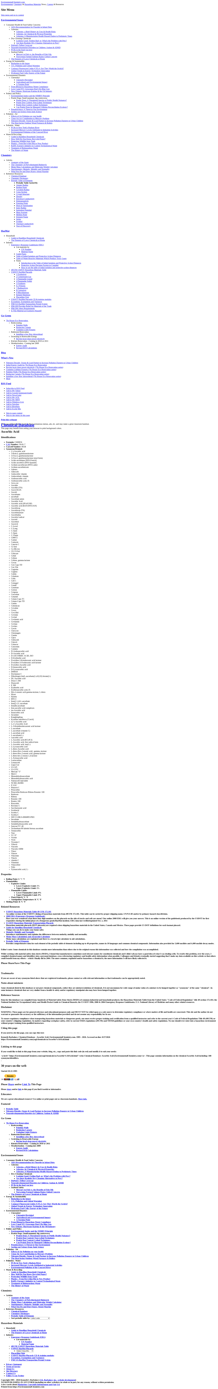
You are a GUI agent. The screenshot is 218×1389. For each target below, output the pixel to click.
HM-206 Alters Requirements (23, 308)
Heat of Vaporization (24, 206)
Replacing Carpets (23, 327)
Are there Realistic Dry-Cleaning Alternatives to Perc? (37, 43)
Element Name (22, 217)
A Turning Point (22, 84)
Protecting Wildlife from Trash (23, 141)
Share (11, 1084)
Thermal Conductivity (25, 224)
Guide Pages (21, 254)
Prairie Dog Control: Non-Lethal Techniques (34, 102)
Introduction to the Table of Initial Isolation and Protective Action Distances (51, 263)
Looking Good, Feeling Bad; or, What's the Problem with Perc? (41, 41)
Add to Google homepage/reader (19, 393)
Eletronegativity (22, 201)
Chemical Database (18, 176)
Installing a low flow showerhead (29, 334)
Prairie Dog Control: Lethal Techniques (32, 105)
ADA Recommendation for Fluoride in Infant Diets (31, 27)
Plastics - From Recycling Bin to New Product (29, 143)
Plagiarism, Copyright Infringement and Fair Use (39, 1384)
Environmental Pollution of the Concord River (29, 132)
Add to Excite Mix (13, 409)
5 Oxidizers (20, 283)
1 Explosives (21, 274)
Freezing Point (22, 203)
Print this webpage (9, 420)
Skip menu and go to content (12, 15)
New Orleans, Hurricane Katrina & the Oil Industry (31, 91)
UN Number (26, 249)
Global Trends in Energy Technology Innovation (30, 71)
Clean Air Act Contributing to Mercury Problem (30, 118)
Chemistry (18, 4)
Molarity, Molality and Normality (20, 932)
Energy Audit (21, 346)
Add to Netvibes (12, 404)
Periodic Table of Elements (22, 181)
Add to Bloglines (13, 406)
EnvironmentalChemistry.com (13, 2)
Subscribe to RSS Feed (15, 388)
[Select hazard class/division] (24, 1351)
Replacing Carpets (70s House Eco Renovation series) (27, 374)
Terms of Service (13, 1367)
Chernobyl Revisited (24, 80)
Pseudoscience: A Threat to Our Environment (29, 109)
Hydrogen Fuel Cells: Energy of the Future (28, 73)
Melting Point (21, 215)
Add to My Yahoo (13, 391)
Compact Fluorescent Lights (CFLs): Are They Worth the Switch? (37, 68)
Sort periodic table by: (21, 1318)
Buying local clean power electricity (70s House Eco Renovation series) (34, 367)
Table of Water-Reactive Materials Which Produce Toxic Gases (41, 258)
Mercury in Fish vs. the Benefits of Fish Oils (33, 54)
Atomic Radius (22, 185)
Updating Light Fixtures (25, 330)
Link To (26, 1084)
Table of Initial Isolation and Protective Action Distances (38, 256)
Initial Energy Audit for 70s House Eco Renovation (26, 365)
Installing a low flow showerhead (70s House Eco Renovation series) (33, 376)
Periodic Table (12, 1109)
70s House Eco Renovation (17, 321)
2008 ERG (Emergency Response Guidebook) (25, 916)
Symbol (19, 221)
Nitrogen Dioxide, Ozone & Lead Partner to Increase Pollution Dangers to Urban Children (47, 121)
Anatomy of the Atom (20, 162)
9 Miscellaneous (22, 292)
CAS (8, 444)
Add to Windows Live (15, 402)
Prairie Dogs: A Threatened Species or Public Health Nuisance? (41, 100)
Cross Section (21, 192)
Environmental (7, 4)
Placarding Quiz (22, 297)
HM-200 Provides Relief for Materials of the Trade (31, 306)
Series (18, 219)
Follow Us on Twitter (15, 1376)
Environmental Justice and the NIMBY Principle (30, 96)
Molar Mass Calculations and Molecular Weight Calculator (34, 167)
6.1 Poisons (20, 286)
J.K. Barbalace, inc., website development (57, 1380)
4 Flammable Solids (24, 281)
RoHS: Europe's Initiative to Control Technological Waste (34, 146)
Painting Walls (22, 325)
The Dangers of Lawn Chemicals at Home (28, 59)
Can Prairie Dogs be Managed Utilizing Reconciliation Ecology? (42, 107)
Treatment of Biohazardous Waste (24, 148)
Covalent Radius (22, 190)
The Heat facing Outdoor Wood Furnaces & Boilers (31, 123)
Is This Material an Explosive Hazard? (26, 311)
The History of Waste (19, 150)
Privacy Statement (14, 1364)
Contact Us (11, 1373)
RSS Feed (6, 383)
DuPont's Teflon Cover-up (21, 45)
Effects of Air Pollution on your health (26, 116)
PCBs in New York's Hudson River (25, 127)
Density (19, 196)
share (9, 1089)
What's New (7, 357)
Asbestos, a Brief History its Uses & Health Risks (36, 32)
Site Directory (12, 1371)
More (8, 379)
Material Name (27, 252)
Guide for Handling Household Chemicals (24, 927)
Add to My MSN (13, 400)
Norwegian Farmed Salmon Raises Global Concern (36, 57)
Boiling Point (21, 187)
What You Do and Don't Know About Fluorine (30, 171)
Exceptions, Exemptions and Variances (26, 302)
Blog (3, 352)
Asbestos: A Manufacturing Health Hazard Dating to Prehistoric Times (44, 36)
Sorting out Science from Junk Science (26, 112)
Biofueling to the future (20, 63)
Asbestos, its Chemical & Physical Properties (34, 34)
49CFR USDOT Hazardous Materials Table (28, 270)
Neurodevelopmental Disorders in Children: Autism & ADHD (36, 47)
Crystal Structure (23, 194)
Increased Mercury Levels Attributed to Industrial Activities (34, 130)
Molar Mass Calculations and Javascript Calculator (28, 937)
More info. (82, 1099)
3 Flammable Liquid (24, 279)
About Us (10, 1369)
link (19, 1089)
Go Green (6, 315)
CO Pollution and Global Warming (25, 66)
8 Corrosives (21, 290)
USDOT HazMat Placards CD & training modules (31, 299)
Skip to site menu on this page (18, 415)
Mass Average (21, 212)
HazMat (5, 231)
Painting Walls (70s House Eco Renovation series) (26, 372)
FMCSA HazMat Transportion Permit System (29, 304)
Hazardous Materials (32, 4)
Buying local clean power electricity (30, 339)
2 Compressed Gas (23, 277)
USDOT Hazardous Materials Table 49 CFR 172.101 (28, 912)
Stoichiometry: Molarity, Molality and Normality (30, 169)
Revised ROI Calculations (26, 348)
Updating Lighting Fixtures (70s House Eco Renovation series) (31, 369)
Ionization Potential (24, 210)
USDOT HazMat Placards (21, 272)
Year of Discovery (23, 226)
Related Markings (23, 295)
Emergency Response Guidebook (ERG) (27, 245)
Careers (50, 4)
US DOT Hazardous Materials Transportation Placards (29, 923)
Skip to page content (14, 413)
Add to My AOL (13, 397)
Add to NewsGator (13, 395)
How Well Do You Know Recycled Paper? (28, 139)
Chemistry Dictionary (19, 178)
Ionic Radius (21, 208)
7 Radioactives (22, 288)
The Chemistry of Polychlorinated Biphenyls (29, 165)
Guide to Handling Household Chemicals (27, 137)
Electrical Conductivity (25, 199)
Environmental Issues (12, 20)
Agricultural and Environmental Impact (31, 82)
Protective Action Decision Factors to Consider (40, 265)
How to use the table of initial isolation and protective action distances (49, 267)
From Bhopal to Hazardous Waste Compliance (29, 87)
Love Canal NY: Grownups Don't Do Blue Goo (30, 89)
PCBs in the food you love (21, 50)
